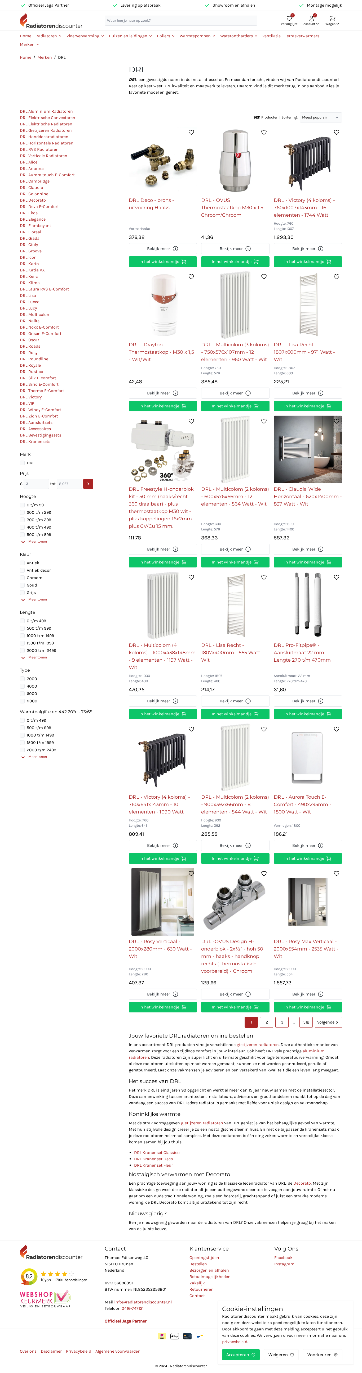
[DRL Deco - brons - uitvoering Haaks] (163, 160)
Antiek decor (39, 570)
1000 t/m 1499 (40, 635)
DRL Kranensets (35, 441)
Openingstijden (204, 1257)
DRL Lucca (29, 301)
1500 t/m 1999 (40, 642)
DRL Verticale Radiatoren (43, 155)
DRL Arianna (32, 168)
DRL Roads (30, 346)
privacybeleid (234, 1341)
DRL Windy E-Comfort (40, 409)
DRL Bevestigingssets (40, 435)
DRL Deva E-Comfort (39, 206)
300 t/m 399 (39, 519)
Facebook (283, 1257)
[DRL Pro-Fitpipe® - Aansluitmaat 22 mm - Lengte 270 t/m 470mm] (308, 605)
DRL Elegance (33, 219)
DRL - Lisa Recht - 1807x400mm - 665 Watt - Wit (232, 652)
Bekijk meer (158, 248)
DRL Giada (29, 238)
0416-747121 (133, 1308)
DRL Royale (30, 365)
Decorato (302, 1183)
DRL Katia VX (32, 269)
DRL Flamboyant (35, 225)
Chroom (34, 577)
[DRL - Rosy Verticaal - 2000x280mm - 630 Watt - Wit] (162, 902)
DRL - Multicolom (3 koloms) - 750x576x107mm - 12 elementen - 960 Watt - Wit (235, 352)
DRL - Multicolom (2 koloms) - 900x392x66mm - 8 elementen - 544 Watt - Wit (235, 804)
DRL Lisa (28, 295)
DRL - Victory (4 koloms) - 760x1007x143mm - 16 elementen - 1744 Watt (304, 207)
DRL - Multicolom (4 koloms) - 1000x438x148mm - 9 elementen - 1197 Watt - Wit (162, 656)
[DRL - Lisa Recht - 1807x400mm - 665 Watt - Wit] (235, 605)
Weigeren (278, 1355)
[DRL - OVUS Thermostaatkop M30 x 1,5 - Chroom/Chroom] (235, 160)
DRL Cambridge (35, 181)
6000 (32, 693)
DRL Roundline (34, 358)
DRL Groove (31, 250)
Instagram (284, 1263)
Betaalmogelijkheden (210, 1276)
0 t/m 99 (35, 504)
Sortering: (289, 117)
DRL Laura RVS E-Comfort (44, 289)
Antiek (33, 562)
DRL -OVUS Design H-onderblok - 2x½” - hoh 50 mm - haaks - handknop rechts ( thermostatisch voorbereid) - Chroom (232, 956)
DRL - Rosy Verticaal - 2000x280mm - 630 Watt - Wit (160, 949)
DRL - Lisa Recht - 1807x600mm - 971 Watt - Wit (304, 352)
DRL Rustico (31, 371)
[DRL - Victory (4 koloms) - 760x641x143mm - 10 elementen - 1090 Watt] (163, 757)
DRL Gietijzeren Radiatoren (46, 130)
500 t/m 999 (39, 628)
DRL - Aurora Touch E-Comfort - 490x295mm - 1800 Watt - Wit (302, 804)
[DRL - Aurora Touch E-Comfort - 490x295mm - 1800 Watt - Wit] (308, 757)
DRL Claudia (31, 187)
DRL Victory (31, 396)
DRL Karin (29, 263)
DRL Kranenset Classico (157, 1152)
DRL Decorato (33, 200)
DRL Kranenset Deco (153, 1158)
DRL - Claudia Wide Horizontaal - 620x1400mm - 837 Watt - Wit (308, 496)
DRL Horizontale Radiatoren (46, 143)
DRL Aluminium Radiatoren (46, 111)
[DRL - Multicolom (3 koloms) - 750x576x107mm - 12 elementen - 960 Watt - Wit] (235, 305)
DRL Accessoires (35, 428)
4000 (32, 686)
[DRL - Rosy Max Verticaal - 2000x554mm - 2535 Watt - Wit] (308, 902)
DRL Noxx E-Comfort (39, 327)
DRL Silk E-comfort (38, 377)
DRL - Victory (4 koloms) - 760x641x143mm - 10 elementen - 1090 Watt (159, 804)
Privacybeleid (78, 1351)
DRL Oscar (29, 339)
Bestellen (198, 1263)
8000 (32, 700)
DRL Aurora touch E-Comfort (47, 174)
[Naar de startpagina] (51, 20)
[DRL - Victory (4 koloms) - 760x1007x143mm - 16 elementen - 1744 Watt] (308, 160)
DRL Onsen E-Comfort (40, 333)
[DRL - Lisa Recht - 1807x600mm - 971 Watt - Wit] (307, 305)
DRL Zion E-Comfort (39, 416)
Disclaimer (51, 1351)
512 (306, 1022)
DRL (30, 462)
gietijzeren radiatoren (258, 1044)
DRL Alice (28, 162)
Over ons (28, 1351)
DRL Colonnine (34, 193)
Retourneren (201, 1289)
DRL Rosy (28, 352)
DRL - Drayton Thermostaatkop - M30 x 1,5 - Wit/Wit (161, 352)
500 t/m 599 (39, 534)
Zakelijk (197, 1282)
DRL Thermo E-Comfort (42, 390)
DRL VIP (27, 403)
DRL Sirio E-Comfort (39, 384)
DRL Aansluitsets (36, 422)
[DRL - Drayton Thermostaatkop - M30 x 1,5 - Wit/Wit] (163, 305)
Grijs (31, 592)
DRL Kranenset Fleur (153, 1165)
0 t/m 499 (36, 620)
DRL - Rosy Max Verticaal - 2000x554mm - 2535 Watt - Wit (306, 949)
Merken (44, 57)
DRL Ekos (29, 212)
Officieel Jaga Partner (48, 5)
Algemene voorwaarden (117, 1351)
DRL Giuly (29, 244)
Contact (197, 1295)
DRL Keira (29, 276)
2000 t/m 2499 (41, 650)
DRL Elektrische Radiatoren (46, 123)
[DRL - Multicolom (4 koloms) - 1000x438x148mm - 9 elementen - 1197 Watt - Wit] (163, 605)
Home (25, 35)
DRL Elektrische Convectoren (47, 117)
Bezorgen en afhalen (209, 1270)
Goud (32, 585)
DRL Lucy (28, 308)
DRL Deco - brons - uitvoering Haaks (151, 204)
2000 (32, 678)
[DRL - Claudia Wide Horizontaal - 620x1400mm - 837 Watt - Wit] (308, 449)
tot (53, 483)
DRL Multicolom (35, 314)
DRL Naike (29, 320)
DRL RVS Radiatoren (39, 149)
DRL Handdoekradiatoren (44, 136)
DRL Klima (30, 282)
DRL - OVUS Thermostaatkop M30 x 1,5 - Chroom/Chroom (233, 207)
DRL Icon (28, 257)
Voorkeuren (319, 1355)
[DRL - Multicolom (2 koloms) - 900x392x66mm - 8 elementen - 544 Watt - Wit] (235, 757)
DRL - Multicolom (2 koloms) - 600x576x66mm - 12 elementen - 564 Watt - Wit (235, 496)
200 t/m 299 (39, 512)
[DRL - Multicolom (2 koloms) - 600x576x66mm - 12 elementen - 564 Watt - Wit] (235, 449)
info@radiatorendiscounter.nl (143, 1301)
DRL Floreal (30, 231)
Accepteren (237, 1355)
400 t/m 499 (39, 527)
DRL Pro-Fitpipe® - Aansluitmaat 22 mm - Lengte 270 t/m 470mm (302, 652)
